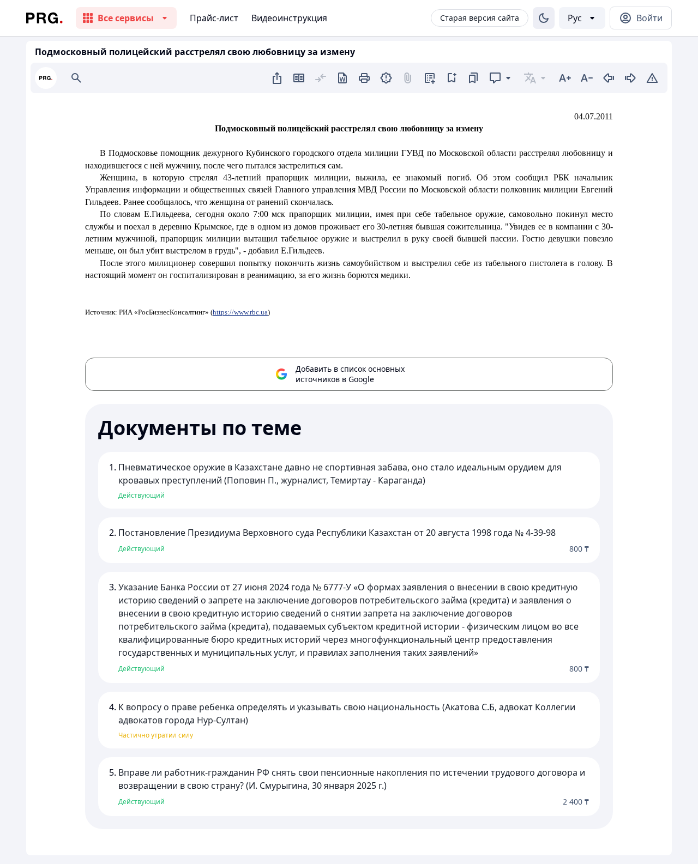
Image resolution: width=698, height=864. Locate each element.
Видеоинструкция (289, 18)
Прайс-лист (214, 18)
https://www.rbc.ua (240, 312)
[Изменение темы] (544, 18)
